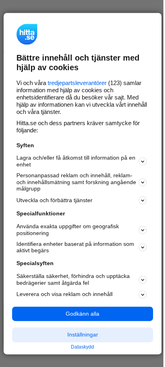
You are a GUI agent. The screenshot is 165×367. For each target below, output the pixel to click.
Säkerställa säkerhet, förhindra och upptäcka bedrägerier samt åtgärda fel (73, 279)
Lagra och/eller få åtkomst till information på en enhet (75, 161)
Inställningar (82, 335)
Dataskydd (82, 347)
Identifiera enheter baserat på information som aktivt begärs (75, 247)
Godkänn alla (82, 313)
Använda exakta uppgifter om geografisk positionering (67, 230)
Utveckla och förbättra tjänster (54, 200)
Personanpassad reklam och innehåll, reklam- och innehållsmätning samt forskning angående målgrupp (76, 182)
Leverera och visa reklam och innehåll (64, 294)
